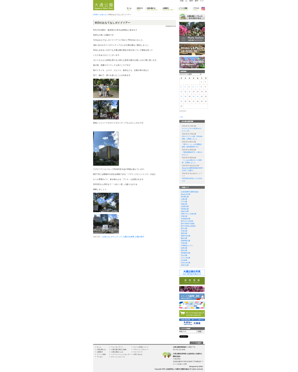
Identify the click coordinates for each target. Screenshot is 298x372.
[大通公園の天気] (192, 272)
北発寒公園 (185, 206)
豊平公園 (184, 228)
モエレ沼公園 (185, 258)
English (186, 1)
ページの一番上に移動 (196, 343)
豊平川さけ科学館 (187, 221)
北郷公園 (184, 204)
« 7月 (181, 117)
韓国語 (202, 1)
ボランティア (116, 237)
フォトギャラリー (117, 347)
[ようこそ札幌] (192, 297)
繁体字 (196, 1)
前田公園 (184, 250)
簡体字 (191, 1)
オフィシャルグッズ (118, 357)
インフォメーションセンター (121, 354)
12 (189, 91)
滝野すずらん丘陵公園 (188, 214)
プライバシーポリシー (140, 349)
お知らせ (141, 8)
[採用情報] (192, 281)
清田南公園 (185, 209)
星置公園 (184, 248)
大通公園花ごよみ (117, 352)
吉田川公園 (185, 265)
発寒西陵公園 (185, 241)
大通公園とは (154, 8)
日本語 (181, 1)
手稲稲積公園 (185, 219)
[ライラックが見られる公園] (192, 289)
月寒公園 (184, 216)
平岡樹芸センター (187, 245)
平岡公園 (184, 243)
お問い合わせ (137, 354)
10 (181, 91)
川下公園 (184, 201)
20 (193, 96)
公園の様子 (139, 237)
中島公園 (184, 231)
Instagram (202, 8)
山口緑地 (184, 260)
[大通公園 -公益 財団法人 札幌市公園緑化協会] (103, 4)
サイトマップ (137, 352)
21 (197, 96)
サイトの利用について (140, 347)
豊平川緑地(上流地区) (188, 226)
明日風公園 (185, 197)
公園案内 (170, 8)
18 (185, 96)
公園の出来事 (128, 237)
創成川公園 (185, 211)
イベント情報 (185, 8)
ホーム (131, 8)
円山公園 (184, 255)
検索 (180, 331)
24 (181, 101)
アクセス (196, 8)
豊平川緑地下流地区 (188, 223)
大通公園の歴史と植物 (118, 349)
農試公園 (184, 238)
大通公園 (184, 199)
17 (181, 96)
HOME (95, 14)
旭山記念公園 (185, 194)
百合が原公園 (185, 263)
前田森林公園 (185, 253)
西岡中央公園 (185, 236)
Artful (201, 366)
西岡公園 (184, 233)
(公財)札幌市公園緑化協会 (190, 192)
